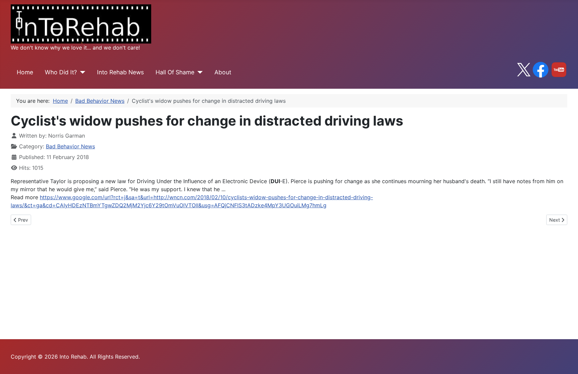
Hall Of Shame (175, 72)
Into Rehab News (120, 72)
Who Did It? (61, 72)
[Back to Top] (566, 362)
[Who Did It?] (81, 72)
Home (25, 72)
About (222, 72)
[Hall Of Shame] (198, 72)
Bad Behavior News (70, 146)
